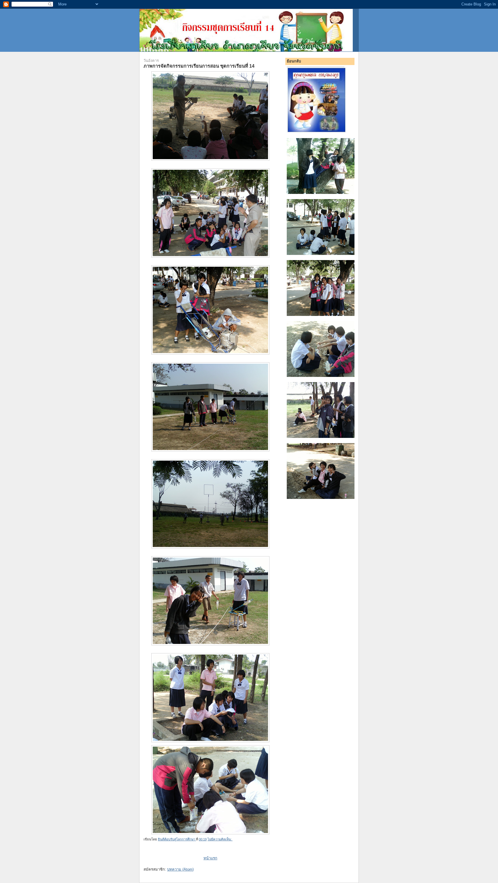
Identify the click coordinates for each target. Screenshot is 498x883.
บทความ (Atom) (180, 869)
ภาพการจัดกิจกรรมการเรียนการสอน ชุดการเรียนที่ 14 (199, 65)
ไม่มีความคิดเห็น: (220, 839)
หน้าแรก (210, 858)
